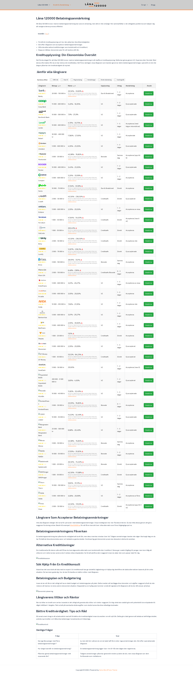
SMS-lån (55, 80)
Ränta (70, 86)
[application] (49, 5)
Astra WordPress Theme (108, 670)
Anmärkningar (91, 80)
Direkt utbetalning (106, 80)
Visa (47, 34)
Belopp (54, 86)
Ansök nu (148, 93)
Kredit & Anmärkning (61, 5)
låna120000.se (75, 525)
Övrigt (143, 5)
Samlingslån (120, 80)
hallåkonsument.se (72, 96)
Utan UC (66, 80)
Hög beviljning (78, 80)
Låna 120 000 (43, 5)
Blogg (153, 5)
